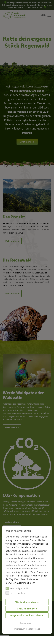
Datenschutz (34, 628)
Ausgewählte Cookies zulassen (27, 615)
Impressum (19, 628)
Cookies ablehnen (27, 608)
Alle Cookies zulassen (27, 601)
